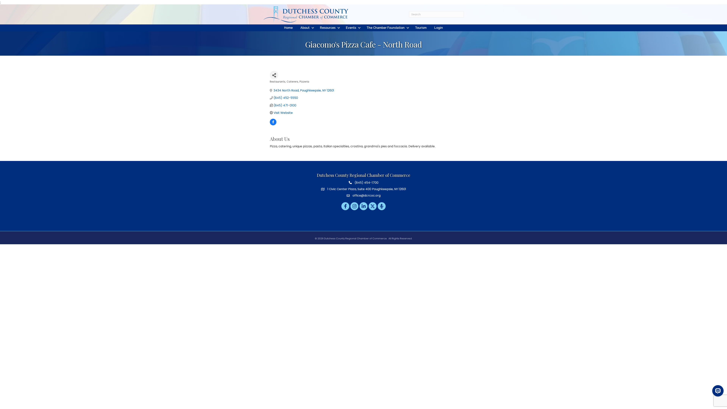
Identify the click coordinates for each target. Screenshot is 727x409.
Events (351, 28)
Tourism (421, 28)
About (305, 28)
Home (288, 28)
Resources (327, 28)
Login (438, 28)
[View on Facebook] (273, 124)
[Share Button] (274, 75)
